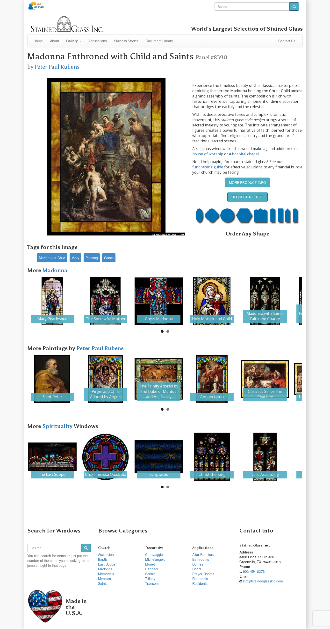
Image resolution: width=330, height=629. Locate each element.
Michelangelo (155, 559)
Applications (97, 40)
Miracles (104, 578)
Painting (92, 257)
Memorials (106, 573)
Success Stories (126, 40)
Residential (200, 583)
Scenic (150, 573)
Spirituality (58, 426)
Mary (75, 257)
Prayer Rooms (203, 573)
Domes (197, 564)
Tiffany (150, 578)
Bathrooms (200, 559)
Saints (109, 257)
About (54, 40)
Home (38, 40)
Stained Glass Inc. (254, 545)
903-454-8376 (254, 571)
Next (309, 301)
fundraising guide (207, 167)
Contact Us (286, 40)
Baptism (104, 559)
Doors (196, 569)
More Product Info (247, 182)
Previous (21, 301)
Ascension (106, 554)
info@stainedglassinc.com (263, 581)
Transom (152, 583)
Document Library (159, 40)
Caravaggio (154, 554)
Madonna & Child (52, 257)
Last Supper (107, 564)
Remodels (200, 578)
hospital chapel (245, 154)
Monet (150, 564)
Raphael (151, 569)
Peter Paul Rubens (57, 66)
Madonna (54, 270)
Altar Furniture (203, 554)
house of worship (207, 154)
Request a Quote (247, 196)
